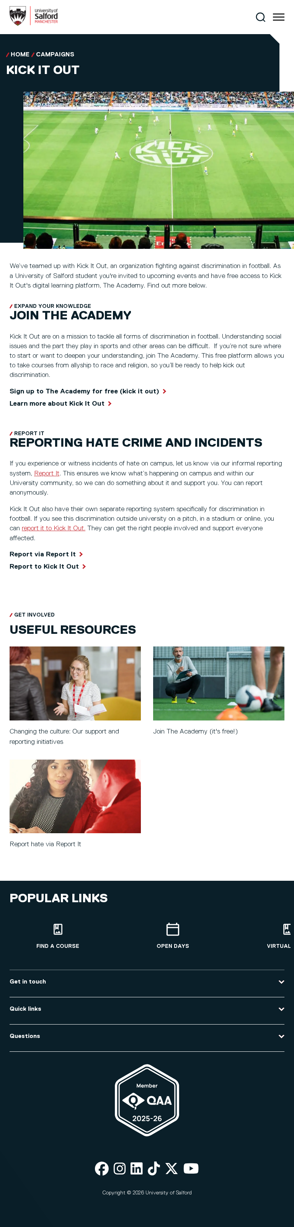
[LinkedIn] (137, 1169)
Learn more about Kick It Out (57, 403)
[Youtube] (191, 1169)
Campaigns (55, 55)
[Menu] (278, 17)
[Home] (34, 24)
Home (20, 55)
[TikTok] (154, 1169)
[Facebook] (102, 1169)
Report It (46, 473)
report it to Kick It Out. (53, 528)
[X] (171, 1169)
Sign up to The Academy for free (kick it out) (84, 391)
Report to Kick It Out (44, 566)
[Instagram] (120, 1169)
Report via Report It (43, 554)
